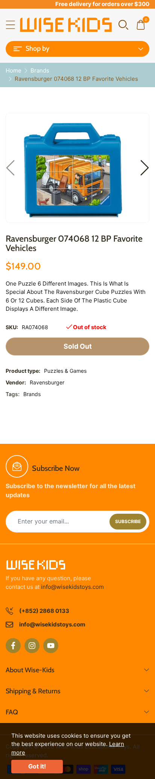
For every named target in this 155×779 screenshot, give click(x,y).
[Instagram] (32, 645)
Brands (32, 394)
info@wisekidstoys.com (72, 586)
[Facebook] (13, 645)
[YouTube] (50, 645)
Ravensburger (47, 382)
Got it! (37, 766)
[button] (123, 24)
